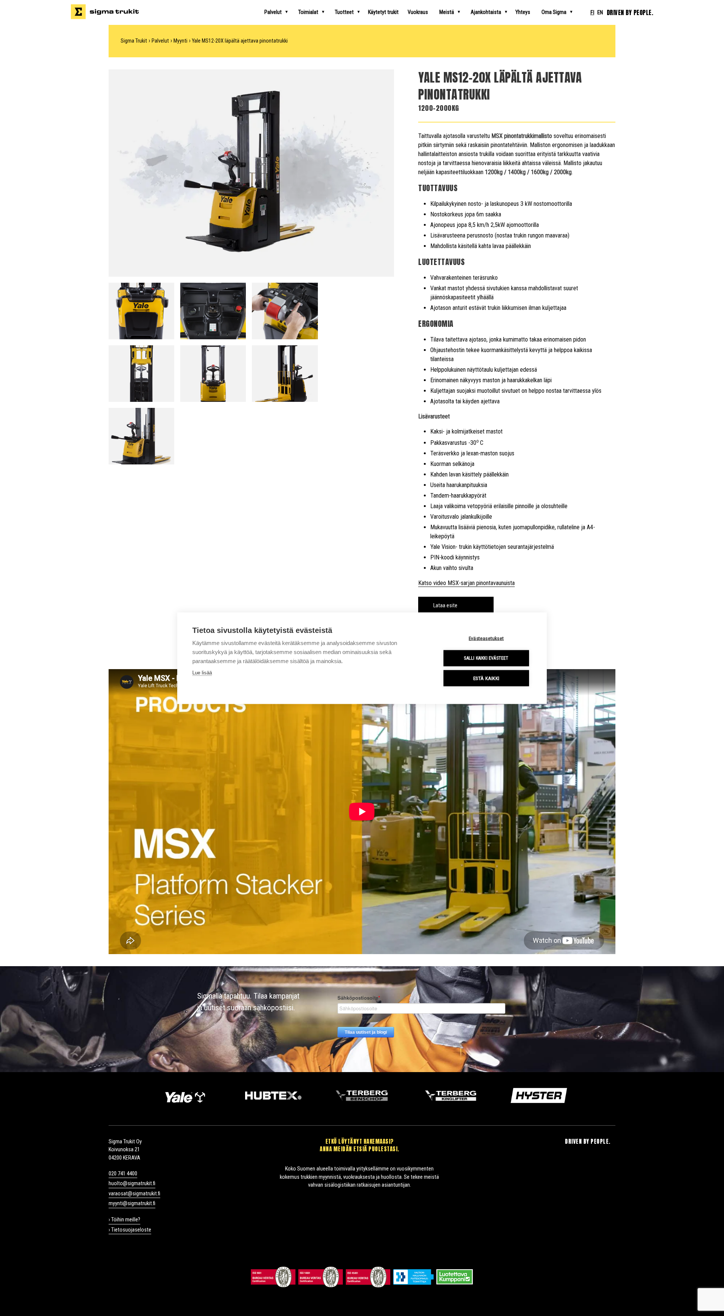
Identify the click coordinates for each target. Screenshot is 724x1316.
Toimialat (308, 12)
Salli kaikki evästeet (486, 658)
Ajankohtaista (486, 12)
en (600, 12)
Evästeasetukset (486, 638)
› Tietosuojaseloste (130, 1230)
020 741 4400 (123, 1173)
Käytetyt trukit (383, 12)
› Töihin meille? (124, 1219)
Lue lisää (202, 672)
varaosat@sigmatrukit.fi (134, 1193)
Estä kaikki (486, 678)
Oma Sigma (553, 12)
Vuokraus (418, 12)
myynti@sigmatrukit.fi (132, 1203)
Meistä (446, 12)
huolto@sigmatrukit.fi (132, 1183)
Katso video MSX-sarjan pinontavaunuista (466, 583)
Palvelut (273, 12)
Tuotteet (344, 12)
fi (592, 12)
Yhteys (522, 12)
